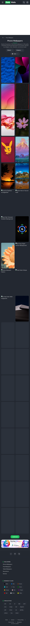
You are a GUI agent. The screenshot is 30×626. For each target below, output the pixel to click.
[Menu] (2, 2)
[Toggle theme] (27, 2)
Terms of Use (11, 622)
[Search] (23, 2)
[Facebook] (10, 553)
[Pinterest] (15, 553)
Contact (12, 619)
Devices (5, 573)
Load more (15, 536)
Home (6, 619)
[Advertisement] (15, 20)
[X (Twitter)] (19, 553)
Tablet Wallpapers (7, 569)
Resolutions (6, 571)
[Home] (2, 37)
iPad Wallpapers (7, 566)
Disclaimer (19, 622)
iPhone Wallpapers (7, 564)
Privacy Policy (21, 619)
